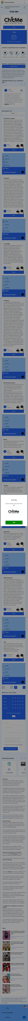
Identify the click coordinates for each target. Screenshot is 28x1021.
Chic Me (14, 500)
